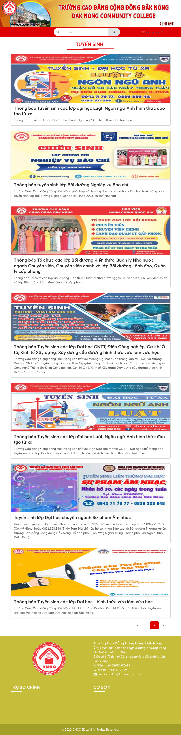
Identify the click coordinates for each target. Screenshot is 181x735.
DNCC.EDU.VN (82, 729)
